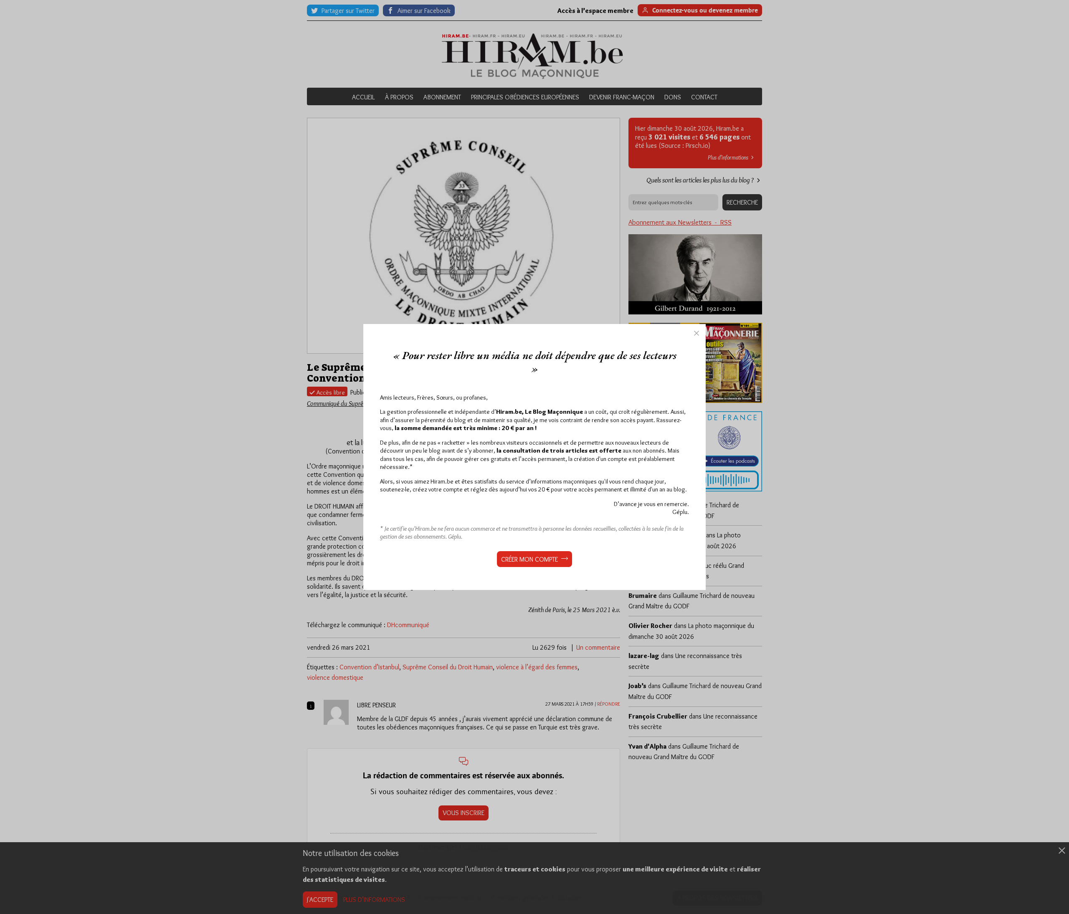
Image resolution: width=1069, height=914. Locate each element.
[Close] (696, 333)
